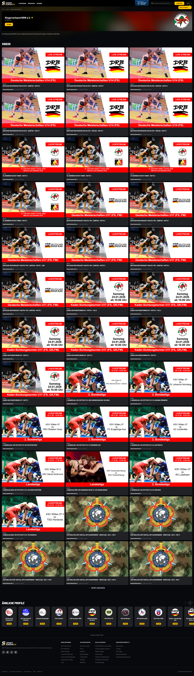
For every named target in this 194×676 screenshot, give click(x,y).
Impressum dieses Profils (96, 635)
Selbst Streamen (65, 651)
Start (3, 9)
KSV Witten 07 (109, 618)
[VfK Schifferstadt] (142, 612)
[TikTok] (11, 652)
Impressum (39, 671)
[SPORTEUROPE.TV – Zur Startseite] (8, 3)
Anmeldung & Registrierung (123, 657)
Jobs (62, 662)
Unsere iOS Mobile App (67, 654)
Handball (82, 651)
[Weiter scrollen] (190, 603)
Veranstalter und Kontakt (101, 659)
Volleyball (82, 659)
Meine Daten (119, 651)
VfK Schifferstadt (142, 618)
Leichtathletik (83, 657)
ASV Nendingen (125, 618)
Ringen (7, 9)
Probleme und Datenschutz (102, 657)
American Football (84, 646)
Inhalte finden (98, 654)
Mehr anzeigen (98, 588)
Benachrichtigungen (121, 654)
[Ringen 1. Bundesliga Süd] (175, 612)
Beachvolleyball (84, 654)
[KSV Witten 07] (108, 612)
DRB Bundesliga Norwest (92, 619)
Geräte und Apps (99, 651)
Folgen (9, 24)
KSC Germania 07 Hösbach (26, 619)
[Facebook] (15, 652)
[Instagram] (3, 652)
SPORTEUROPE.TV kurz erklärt (103, 646)
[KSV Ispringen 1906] (75, 612)
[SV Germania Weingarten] (9, 612)
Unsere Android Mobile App (68, 657)
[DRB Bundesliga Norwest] (92, 612)
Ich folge (118, 649)
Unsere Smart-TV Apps (67, 659)
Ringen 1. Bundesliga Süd (175, 619)
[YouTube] (7, 652)
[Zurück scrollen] (185, 603)
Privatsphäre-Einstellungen (15, 671)
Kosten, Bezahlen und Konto (102, 649)
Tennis (81, 649)
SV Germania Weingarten (9, 619)
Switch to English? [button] (184, 6)
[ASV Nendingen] (125, 612)
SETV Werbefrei (65, 649)
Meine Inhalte (119, 646)
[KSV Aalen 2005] (158, 612)
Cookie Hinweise (27, 671)
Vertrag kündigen (99, 662)
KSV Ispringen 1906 (75, 618)
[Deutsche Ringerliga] (42, 612)
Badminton (83, 662)
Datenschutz (5, 671)
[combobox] (163, 3)
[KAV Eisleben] (59, 612)
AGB (34, 671)
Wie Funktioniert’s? (66, 646)
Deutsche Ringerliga (42, 618)
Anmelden (179, 3)
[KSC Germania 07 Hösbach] (25, 612)
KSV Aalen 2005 (158, 618)
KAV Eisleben (59, 618)
